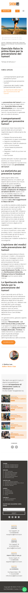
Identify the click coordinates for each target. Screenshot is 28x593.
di (7, 364)
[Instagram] (12, 517)
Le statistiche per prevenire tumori (14, 82)
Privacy (22, 589)
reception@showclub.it (14, 534)
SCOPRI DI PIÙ (8, 342)
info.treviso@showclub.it (14, 576)
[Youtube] (16, 517)
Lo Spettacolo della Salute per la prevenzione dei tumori (13, 91)
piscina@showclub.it (14, 548)
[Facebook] (9, 517)
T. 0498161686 (14, 560)
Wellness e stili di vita (12, 42)
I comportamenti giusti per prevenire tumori (14, 77)
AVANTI (14, 513)
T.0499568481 (14, 533)
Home (3, 42)
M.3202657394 (14, 546)
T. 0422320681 (14, 574)
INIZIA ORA (6, 11)
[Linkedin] (19, 517)
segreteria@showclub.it (14, 562)
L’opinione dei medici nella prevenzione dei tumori (13, 86)
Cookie (16, 589)
